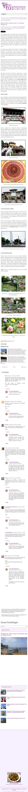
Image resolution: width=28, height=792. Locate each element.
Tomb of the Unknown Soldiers (12, 18)
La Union (6, 17)
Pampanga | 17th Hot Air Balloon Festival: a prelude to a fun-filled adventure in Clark (16, 712)
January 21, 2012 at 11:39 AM (13, 375)
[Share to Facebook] (5, 344)
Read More (24, 354)
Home (2, 17)
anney (6, 478)
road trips (3, 18)
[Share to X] (4, 344)
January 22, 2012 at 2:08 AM (15, 424)
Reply (6, 386)
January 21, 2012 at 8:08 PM (15, 401)
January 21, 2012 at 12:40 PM (15, 392)
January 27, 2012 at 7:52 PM (13, 555)
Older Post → (24, 367)
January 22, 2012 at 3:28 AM (13, 448)
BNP (6, 375)
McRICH (7, 424)
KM (5, 448)
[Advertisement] (14, 670)
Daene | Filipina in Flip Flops (11, 506)
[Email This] (1, 344)
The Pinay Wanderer (16, 788)
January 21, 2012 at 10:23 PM (15, 414)
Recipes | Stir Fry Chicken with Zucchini (14, 784)
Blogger (14, 790)
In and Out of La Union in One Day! (14, 349)
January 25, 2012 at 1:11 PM (19, 532)
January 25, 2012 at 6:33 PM (15, 544)
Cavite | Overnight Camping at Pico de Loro (16, 718)
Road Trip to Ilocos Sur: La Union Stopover (12, 23)
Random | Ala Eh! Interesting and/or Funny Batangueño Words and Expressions (16, 691)
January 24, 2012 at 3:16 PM (15, 521)
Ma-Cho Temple (23, 17)
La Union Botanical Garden (14, 17)
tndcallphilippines (9, 532)
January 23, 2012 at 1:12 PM (15, 491)
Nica (6, 555)
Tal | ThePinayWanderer (14, 391)
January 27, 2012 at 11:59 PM (15, 569)
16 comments (8, 29)
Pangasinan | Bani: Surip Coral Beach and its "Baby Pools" (14, 634)
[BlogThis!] (3, 344)
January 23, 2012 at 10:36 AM (14, 478)
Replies (7, 388)
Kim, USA (7, 401)
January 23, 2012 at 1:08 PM (15, 463)
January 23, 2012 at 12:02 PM (15, 435)
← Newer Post (4, 367)
